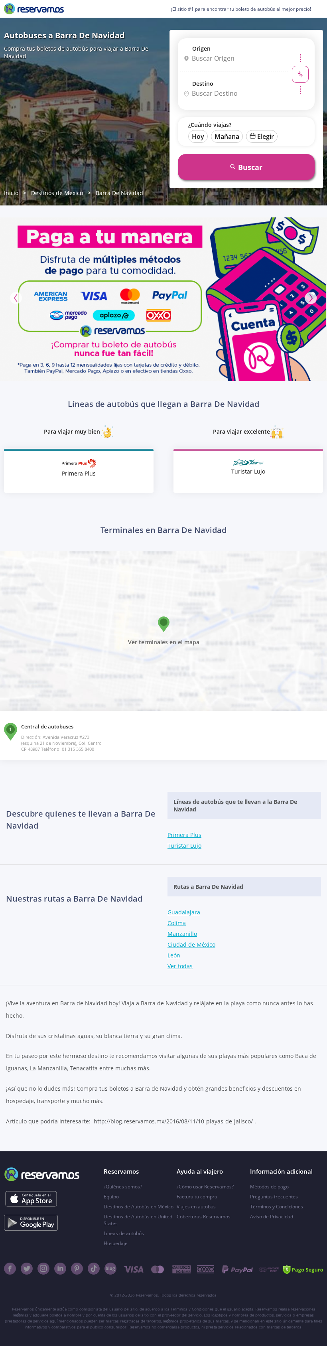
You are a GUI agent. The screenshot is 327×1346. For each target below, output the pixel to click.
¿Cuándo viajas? (209, 124)
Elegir (265, 136)
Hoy (198, 136)
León (173, 955)
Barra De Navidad (119, 193)
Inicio (11, 193)
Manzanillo (182, 933)
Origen (201, 48)
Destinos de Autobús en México (138, 1206)
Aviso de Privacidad (271, 1216)
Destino (202, 83)
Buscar (250, 167)
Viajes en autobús (196, 1206)
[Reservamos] (34, 8)
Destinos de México (57, 193)
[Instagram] (43, 1269)
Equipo (111, 1196)
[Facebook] (10, 1269)
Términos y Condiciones (276, 1206)
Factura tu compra (197, 1196)
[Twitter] (27, 1269)
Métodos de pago (269, 1186)
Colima (176, 923)
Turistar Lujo (184, 845)
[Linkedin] (60, 1269)
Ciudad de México (191, 944)
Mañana (227, 136)
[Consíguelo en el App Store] (31, 1199)
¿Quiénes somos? (123, 1186)
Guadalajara (183, 912)
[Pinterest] (77, 1269)
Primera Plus (184, 835)
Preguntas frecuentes (274, 1196)
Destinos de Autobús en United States (138, 1220)
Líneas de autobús (124, 1233)
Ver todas (180, 966)
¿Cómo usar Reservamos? (205, 1186)
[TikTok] (94, 1269)
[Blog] (110, 1269)
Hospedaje (116, 1243)
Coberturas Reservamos (203, 1216)
